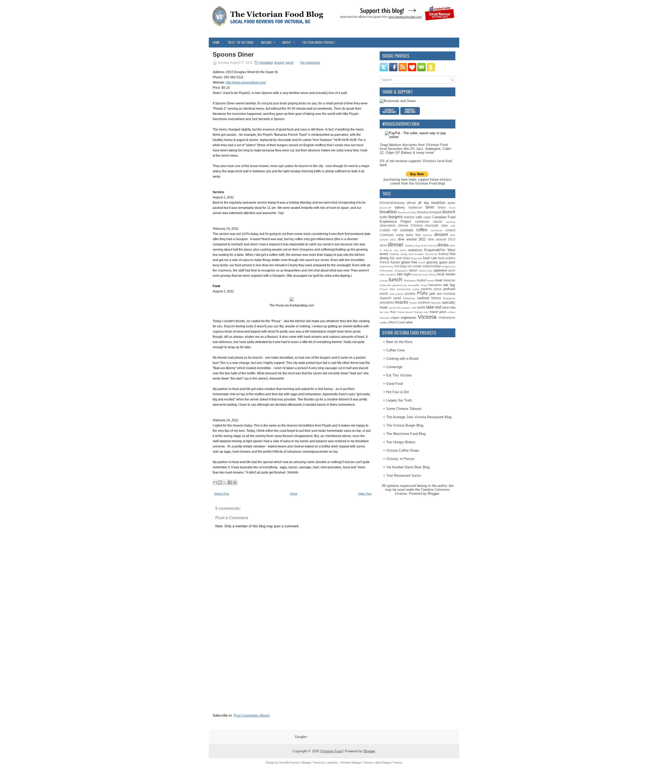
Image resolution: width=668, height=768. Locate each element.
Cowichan (387, 235)
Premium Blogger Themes (356, 762)
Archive (268, 42)
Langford (390, 274)
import (427, 266)
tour (426, 312)
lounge (384, 280)
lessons (416, 274)
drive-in (388, 250)
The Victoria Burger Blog (404, 425)
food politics (446, 258)
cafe (419, 217)
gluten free (409, 262)
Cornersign (394, 367)
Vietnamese (446, 317)
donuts (432, 245)
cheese (403, 225)
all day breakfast (431, 203)
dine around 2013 (441, 239)
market (421, 280)
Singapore (449, 298)
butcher (409, 217)
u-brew (451, 312)
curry (400, 235)
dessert (441, 234)
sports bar (395, 307)
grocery (432, 262)
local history (429, 274)
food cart (430, 258)
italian (413, 270)
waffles (384, 322)
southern (424, 302)
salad (397, 298)
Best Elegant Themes (389, 762)
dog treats (421, 245)
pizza (438, 289)
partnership (404, 289)
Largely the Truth (399, 400)
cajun (427, 217)
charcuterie (388, 225)
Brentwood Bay (407, 212)
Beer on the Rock (399, 342)
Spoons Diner (233, 54)
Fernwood (431, 254)
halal (382, 266)
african (411, 202)
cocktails (407, 230)
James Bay (426, 270)
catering (450, 221)
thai (393, 312)
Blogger (433, 493)
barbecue (415, 207)
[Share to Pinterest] (234, 482)
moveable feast (417, 285)
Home (216, 42)
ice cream (415, 266)
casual (437, 221)
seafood (423, 298)
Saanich (385, 298)
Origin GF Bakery (398, 153)
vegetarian (408, 318)
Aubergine (432, 149)
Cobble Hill (388, 230)
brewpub (435, 212)
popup (399, 293)
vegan (395, 317)
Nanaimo (435, 285)
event (384, 254)
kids (382, 274)
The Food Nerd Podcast (318, 42)
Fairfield (394, 254)
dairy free (413, 235)
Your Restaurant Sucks (403, 475)
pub (432, 294)
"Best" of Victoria (240, 42)
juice (452, 270)
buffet (383, 217)
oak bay (449, 285)
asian (451, 202)
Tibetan (418, 312)
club (452, 225)
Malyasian (410, 280)
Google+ (301, 737)
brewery (422, 212)
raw (439, 293)
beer (430, 207)
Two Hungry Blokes (400, 442)
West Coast (397, 322)
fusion (395, 262)
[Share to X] (225, 482)
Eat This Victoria (398, 375)
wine (409, 322)
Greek (422, 262)
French (385, 262)
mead (430, 280)
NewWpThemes (289, 762)
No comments (310, 62)
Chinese (417, 225)
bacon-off (385, 207)
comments (436, 230)
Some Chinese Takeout (403, 409)
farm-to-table (416, 254)
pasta (416, 289)
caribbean (422, 221)
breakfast (266, 62)
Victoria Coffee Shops (402, 450)
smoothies (387, 302)
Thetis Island (405, 312)
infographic (401, 270)
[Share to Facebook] (229, 482)
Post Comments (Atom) (252, 715)
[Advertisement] (252, 678)
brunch (279, 62)
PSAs (422, 293)
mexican (449, 280)
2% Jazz (416, 149)
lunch (290, 62)
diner (383, 245)
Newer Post (221, 493)
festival (444, 254)
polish (384, 293)
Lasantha (332, 762)
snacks (401, 302)
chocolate (432, 225)
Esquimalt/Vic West (439, 250)
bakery (400, 207)
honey (390, 266)
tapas (446, 307)
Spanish (436, 302)
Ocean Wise (387, 289)
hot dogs (401, 266)
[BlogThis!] (220, 482)
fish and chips (400, 258)
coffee (421, 230)
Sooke (413, 302)
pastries (426, 289)
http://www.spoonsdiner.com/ (246, 82)
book (452, 207)
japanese (440, 270)
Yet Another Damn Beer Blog (408, 467)
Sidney (436, 298)
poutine (410, 293)
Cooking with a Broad (402, 359)
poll (392, 293)
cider (444, 225)
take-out (433, 307)
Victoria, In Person (400, 459)
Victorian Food (331, 751)
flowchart (416, 258)
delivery (427, 235)
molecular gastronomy (393, 285)
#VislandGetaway (392, 202)
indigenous (448, 266)
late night (404, 274)
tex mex (384, 312)
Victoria (427, 317)
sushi (421, 307)
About (288, 42)
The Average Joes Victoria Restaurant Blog (418, 417)
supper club (409, 307)
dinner (395, 244)
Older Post (365, 493)
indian (436, 266)
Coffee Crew (395, 350)
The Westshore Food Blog (406, 434)
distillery (409, 245)
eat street (400, 250)
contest (450, 230)
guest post (447, 262)
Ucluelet (384, 317)
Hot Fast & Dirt (397, 392)
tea (453, 307)
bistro (442, 207)
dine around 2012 (412, 239)
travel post (438, 312)
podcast (449, 289)
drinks (443, 245)
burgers (396, 217)
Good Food (394, 384)
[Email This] (215, 482)
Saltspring (409, 298)
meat (438, 280)
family (404, 254)
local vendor (446, 274)
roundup (449, 293)
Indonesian (386, 270)
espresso (415, 250)
